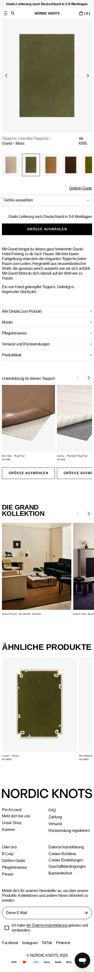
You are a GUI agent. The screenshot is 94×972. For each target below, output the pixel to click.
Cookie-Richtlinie (62, 854)
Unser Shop (11, 823)
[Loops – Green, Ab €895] (39, 704)
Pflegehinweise (14, 867)
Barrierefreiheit (60, 873)
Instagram (30, 942)
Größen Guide (80, 188)
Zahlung (55, 817)
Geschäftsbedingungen (67, 866)
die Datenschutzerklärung (48, 925)
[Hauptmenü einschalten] (5, 13)
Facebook (10, 942)
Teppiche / (11, 138)
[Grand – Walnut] (71, 165)
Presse (7, 874)
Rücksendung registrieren (69, 830)
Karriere (8, 829)
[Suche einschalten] (12, 13)
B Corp (7, 854)
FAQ (51, 810)
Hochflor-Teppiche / (36, 138)
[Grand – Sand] (11, 165)
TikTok (48, 942)
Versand (55, 823)
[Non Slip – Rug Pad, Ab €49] (28, 418)
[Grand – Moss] (31, 165)
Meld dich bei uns (16, 816)
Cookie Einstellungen (65, 860)
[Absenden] (86, 913)
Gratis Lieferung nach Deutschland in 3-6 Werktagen (48, 216)
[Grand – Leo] (51, 165)
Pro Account (12, 810)
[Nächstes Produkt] (86, 75)
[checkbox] (7, 928)
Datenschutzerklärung (66, 847)
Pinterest (64, 942)
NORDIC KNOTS (47, 13)
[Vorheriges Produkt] (8, 75)
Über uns (9, 847)
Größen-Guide (14, 860)
